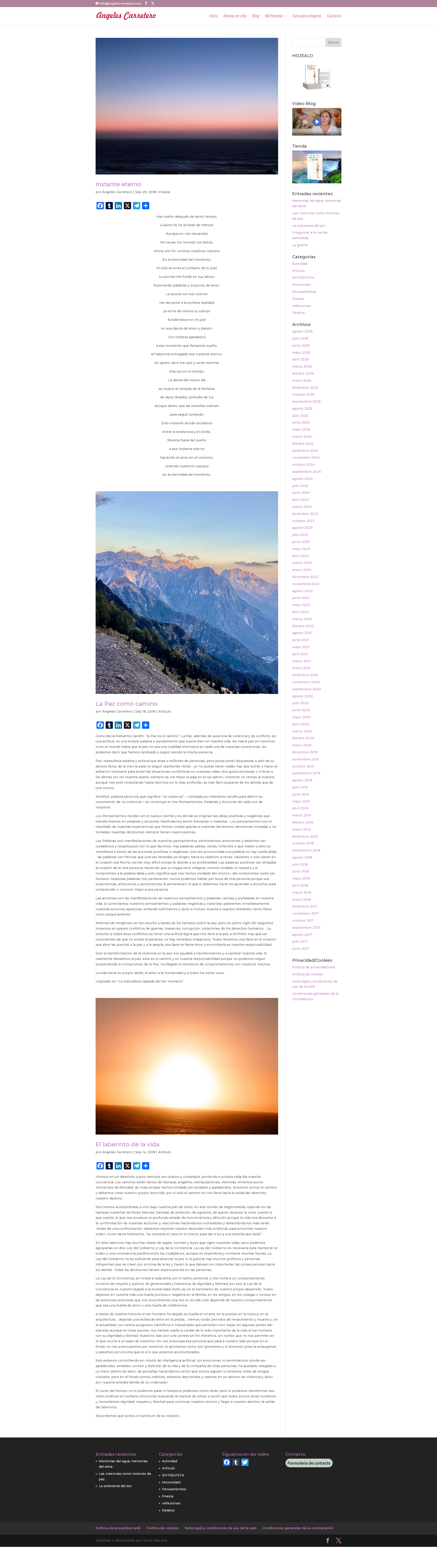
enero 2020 (302, 745)
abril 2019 (300, 808)
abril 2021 (300, 654)
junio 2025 (301, 422)
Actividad (299, 264)
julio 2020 (300, 703)
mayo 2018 (301, 878)
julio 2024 (300, 486)
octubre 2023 (303, 521)
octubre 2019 (303, 766)
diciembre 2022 (305, 577)
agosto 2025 (302, 409)
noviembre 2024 (306, 457)
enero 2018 (301, 900)
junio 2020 (301, 710)
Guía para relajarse (307, 16)
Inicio (213, 16)
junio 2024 (301, 493)
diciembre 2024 (305, 451)
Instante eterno (118, 184)
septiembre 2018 (306, 850)
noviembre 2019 (305, 759)
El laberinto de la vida (128, 1144)
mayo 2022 (301, 605)
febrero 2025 (303, 444)
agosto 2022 (302, 591)
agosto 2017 (302, 935)
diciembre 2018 (305, 836)
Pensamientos (304, 292)
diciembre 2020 (305, 675)
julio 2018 (300, 864)
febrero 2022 (303, 626)
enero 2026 (301, 380)
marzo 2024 (302, 507)
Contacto (334, 16)
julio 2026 (300, 338)
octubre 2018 (303, 843)
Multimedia (273, 16)
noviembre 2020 (306, 682)
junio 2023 (301, 542)
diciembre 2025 (305, 388)
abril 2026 (300, 359)
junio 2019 (300, 794)
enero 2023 (301, 570)
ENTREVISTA (303, 278)
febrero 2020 (303, 738)
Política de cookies (307, 974)
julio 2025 (300, 416)
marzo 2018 (301, 892)
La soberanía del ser (308, 226)
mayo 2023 (301, 549)
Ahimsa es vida (234, 16)
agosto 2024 (302, 479)
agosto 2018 (302, 857)
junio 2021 (300, 640)
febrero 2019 (302, 822)
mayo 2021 (301, 647)
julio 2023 (300, 535)
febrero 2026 (303, 373)
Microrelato (301, 285)
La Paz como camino (127, 703)
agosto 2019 (302, 780)
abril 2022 (300, 612)
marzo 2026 (302, 366)
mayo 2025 (301, 429)
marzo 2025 (302, 437)
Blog (255, 16)
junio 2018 (300, 871)
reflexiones (301, 306)
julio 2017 (300, 941)
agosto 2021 (302, 633)
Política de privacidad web (313, 967)
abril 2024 (300, 500)
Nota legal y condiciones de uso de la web (221, 1528)
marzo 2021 (301, 661)
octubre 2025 (303, 394)
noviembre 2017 (305, 913)
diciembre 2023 (305, 514)
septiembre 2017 (306, 928)
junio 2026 (301, 345)
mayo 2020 (301, 717)
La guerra (299, 245)
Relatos (298, 313)
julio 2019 (300, 787)
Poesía (164, 192)
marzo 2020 (302, 731)
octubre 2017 (303, 920)
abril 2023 (300, 556)
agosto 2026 (302, 331)
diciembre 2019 (305, 752)
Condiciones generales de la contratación (297, 1528)
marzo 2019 (301, 815)
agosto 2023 (302, 528)
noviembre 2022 (306, 584)
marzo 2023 (302, 563)
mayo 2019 (301, 801)
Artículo (164, 711)
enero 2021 (301, 668)
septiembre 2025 (306, 401)
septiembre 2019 (306, 773)
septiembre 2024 (306, 472)
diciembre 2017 (305, 906)
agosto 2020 (302, 696)
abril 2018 (300, 885)
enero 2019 (301, 829)
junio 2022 (301, 598)
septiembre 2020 (306, 689)
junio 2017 (300, 948)
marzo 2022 (302, 619)
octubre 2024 (303, 465)
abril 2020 (300, 724)
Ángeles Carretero (117, 192)
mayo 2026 (301, 352)
